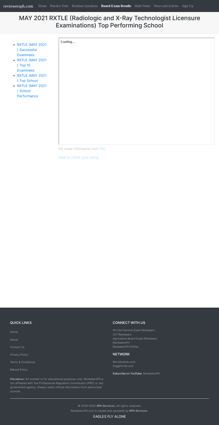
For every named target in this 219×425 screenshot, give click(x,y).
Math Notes (142, 6)
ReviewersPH (121, 342)
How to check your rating (78, 157)
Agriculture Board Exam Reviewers (135, 338)
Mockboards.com (124, 362)
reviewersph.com (18, 6)
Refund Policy (19, 369)
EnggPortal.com (123, 366)
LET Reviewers (122, 334)
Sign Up (187, 6)
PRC (102, 149)
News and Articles (166, 6)
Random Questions (85, 6)
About (14, 339)
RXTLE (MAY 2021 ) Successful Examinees (31, 49)
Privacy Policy (19, 354)
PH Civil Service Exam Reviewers (134, 330)
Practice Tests (59, 6)
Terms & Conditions (22, 362)
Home (43, 6)
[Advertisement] (28, 170)
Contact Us (17, 347)
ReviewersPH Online (125, 346)
